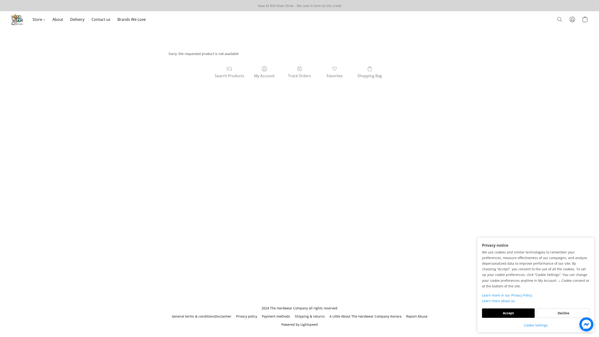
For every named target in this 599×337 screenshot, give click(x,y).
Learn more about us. (499, 301)
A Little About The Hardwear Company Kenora (365, 316)
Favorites (335, 75)
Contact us (100, 19)
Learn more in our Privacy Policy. (507, 295)
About (57, 19)
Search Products (229, 75)
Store (38, 19)
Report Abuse (416, 316)
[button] (17, 19)
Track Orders (299, 75)
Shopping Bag (370, 75)
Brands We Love (131, 19)
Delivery (77, 19)
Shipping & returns (310, 316)
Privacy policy (246, 316)
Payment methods (276, 316)
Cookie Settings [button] (536, 325)
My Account (264, 75)
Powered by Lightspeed (299, 324)
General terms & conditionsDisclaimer (201, 316)
